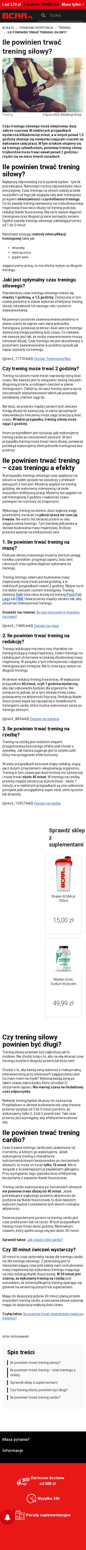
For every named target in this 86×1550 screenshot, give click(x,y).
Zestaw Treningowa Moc (52, 359)
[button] (61, 15)
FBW (19, 599)
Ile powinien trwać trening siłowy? (35, 1363)
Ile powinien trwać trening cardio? (35, 1397)
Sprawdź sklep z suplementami (34, 1382)
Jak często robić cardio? (45, 1240)
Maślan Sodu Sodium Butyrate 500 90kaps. (63, 984)
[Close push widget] (14, 1510)
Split (19, 594)
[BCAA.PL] (17, 15)
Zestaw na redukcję (44, 719)
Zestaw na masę (46, 626)
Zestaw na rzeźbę (47, 803)
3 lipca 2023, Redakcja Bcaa (62, 114)
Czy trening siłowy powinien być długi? (39, 1390)
